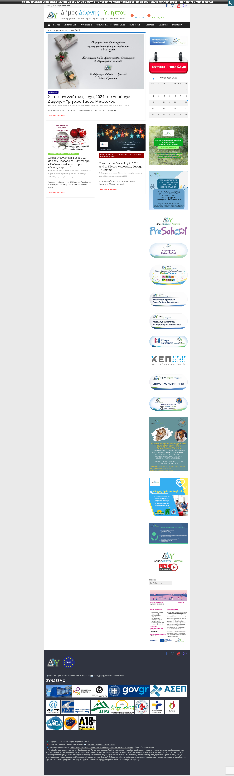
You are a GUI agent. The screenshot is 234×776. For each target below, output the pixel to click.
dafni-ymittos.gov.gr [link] (131, 759)
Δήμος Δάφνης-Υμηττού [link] (79, 741)
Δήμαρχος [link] (91, 105)
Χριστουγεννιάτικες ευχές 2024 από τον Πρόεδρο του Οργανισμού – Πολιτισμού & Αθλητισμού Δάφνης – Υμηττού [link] (69, 162)
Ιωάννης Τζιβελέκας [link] (61, 174)
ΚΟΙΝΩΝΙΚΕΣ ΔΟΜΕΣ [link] (117, 25)
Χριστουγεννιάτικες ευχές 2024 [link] (73, 105)
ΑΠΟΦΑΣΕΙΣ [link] (150, 25)
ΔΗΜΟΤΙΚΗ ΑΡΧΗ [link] (70, 25)
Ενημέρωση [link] (99, 105)
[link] (231, 3)
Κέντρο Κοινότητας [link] (124, 173)
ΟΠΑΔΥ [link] (77, 170)
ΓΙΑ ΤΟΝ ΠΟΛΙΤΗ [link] (135, 25)
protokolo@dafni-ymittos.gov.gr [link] (101, 744)
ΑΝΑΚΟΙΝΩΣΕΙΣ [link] (86, 25)
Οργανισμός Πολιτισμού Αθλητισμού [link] (62, 170)
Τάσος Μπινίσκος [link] (56, 105)
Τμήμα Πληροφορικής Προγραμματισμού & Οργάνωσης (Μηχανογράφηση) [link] (101, 747)
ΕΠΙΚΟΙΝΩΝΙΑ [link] (177, 25)
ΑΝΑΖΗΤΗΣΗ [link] (163, 25)
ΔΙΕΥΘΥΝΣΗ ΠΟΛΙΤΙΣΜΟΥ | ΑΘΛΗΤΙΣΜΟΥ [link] (63, 154)
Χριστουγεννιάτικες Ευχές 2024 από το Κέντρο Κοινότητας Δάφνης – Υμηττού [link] (120, 166)
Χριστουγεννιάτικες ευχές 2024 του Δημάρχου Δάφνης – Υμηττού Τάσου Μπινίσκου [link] (90, 99)
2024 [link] (86, 105)
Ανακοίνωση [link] (108, 105)
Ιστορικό (152, 580)
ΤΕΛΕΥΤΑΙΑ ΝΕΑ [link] (102, 25)
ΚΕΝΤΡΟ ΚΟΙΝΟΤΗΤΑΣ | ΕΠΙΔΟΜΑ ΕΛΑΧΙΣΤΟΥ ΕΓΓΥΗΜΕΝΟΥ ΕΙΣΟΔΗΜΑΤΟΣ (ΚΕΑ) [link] (120, 155)
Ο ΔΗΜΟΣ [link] (56, 25)
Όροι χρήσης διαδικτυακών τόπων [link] (108, 675)
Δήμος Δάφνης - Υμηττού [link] (121, 105)
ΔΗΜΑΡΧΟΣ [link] (53, 92)
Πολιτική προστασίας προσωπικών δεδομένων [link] (68, 675)
